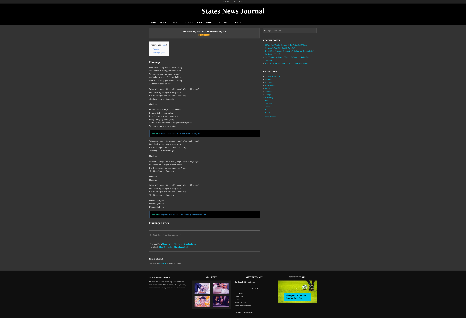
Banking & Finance (272, 76)
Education (269, 82)
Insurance (268, 92)
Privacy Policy (240, 302)
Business (268, 79)
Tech (267, 110)
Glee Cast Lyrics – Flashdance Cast (173, 247)
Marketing (269, 98)
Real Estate (269, 104)
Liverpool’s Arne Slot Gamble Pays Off (280, 48)
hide (164, 45)
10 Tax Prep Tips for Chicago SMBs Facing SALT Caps (286, 45)
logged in (162, 263)
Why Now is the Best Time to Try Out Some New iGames (286, 63)
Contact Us (239, 293)
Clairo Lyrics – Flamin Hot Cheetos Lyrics (179, 244)
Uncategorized (270, 116)
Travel (267, 113)
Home (237, 299)
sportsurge (249, 312)
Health (267, 89)
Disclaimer (239, 296)
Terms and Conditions (243, 305)
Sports (267, 107)
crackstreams (240, 312)
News (267, 101)
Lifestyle (268, 95)
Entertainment (204, 35)
